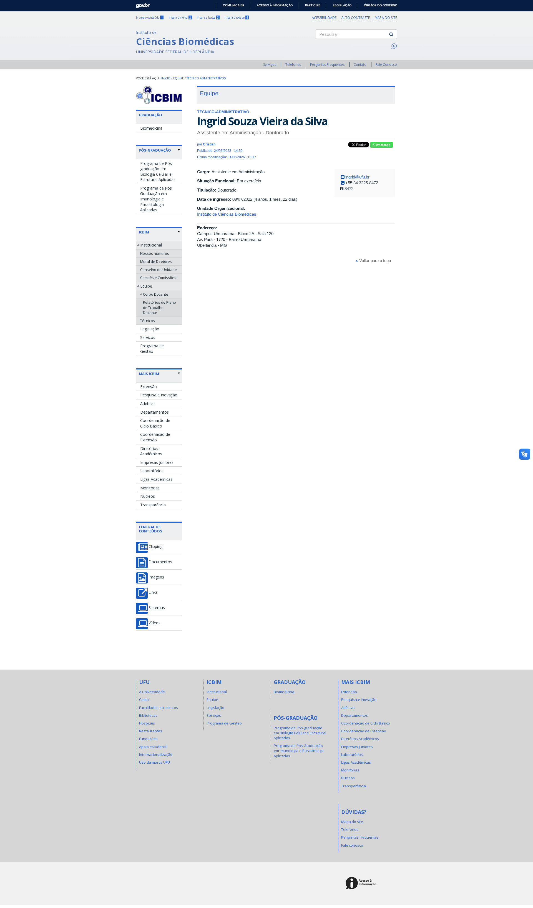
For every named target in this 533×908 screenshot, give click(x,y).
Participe (312, 5)
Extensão (148, 386)
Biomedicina (151, 128)
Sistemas (157, 608)
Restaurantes (150, 730)
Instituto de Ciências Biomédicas (226, 214)
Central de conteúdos (150, 528)
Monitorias (150, 488)
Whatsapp (383, 145)
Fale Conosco (386, 64)
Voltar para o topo (374, 260)
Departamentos (154, 412)
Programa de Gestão (152, 348)
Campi (144, 699)
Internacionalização (155, 754)
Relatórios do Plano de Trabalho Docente (159, 307)
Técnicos (147, 320)
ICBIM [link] (144, 232)
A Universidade (152, 691)
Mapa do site (386, 17)
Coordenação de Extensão (155, 437)
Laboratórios (152, 470)
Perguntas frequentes (360, 837)
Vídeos (154, 623)
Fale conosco (352, 845)
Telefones (293, 64)
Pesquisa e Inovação (158, 395)
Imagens (156, 577)
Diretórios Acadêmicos (151, 451)
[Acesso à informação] (362, 883)
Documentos (160, 562)
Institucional (151, 245)
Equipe (178, 78)
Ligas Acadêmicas (156, 479)
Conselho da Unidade (158, 269)
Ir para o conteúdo (149, 17)
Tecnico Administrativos (206, 78)
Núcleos (147, 496)
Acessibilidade (324, 17)
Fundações (148, 738)
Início (165, 78)
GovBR (141, 4)
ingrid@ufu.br (357, 177)
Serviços (269, 64)
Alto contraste (355, 17)
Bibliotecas (148, 715)
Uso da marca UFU (154, 762)
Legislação (342, 5)
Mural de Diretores (156, 261)
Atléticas (147, 403)
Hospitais (147, 723)
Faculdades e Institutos (158, 707)
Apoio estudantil (153, 746)
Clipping (155, 547)
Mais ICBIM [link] (149, 374)
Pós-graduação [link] (155, 150)
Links (153, 592)
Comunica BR (233, 5)
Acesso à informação (275, 5)
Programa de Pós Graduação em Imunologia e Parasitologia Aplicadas (156, 198)
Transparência (153, 504)
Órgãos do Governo (380, 5)
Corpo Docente (155, 294)
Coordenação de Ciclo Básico (155, 423)
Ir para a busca (208, 17)
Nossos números (154, 253)
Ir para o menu (180, 17)
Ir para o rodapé (236, 17)
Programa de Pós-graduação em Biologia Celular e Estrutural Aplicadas (157, 171)
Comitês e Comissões (158, 277)
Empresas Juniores (157, 462)
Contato (360, 64)
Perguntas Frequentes (327, 64)
